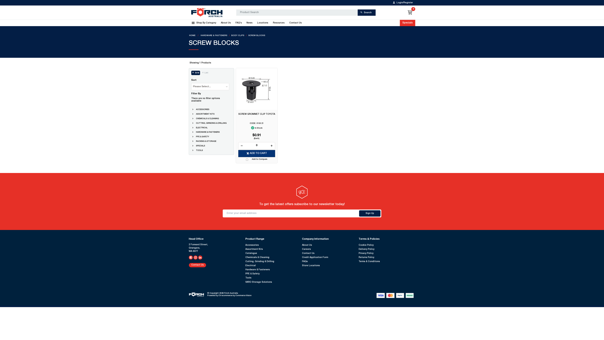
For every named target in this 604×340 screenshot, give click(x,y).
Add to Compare (259, 159)
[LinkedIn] (200, 257)
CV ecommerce (225, 296)
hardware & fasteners (208, 132)
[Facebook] (191, 257)
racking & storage (206, 141)
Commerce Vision (243, 296)
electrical (202, 128)
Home (192, 36)
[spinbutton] (256, 145)
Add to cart (258, 153)
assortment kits (205, 114)
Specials (407, 23)
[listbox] (210, 86)
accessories (202, 109)
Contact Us (197, 265)
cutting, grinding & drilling (211, 123)
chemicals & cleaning (207, 119)
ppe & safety (202, 137)
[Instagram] (195, 257)
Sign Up (370, 213)
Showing (200, 63)
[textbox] (297, 12)
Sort (193, 80)
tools (199, 150)
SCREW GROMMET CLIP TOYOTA (256, 114)
